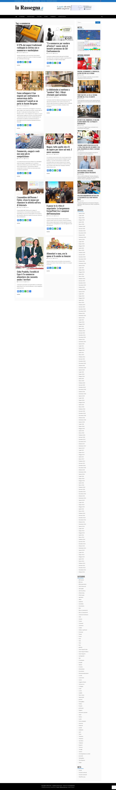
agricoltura (81, 597)
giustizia (80, 647)
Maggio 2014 (82, 532)
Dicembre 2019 (82, 387)
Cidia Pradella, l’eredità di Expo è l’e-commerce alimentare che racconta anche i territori (28, 275)
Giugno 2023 (81, 296)
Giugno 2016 (81, 478)
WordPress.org (82, 776)
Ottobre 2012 (82, 572)
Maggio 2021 (82, 350)
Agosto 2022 (82, 317)
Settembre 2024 (82, 263)
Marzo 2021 (81, 354)
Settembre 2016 (82, 472)
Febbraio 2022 (82, 330)
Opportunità (81, 697)
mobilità (80, 693)
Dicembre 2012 (82, 567)
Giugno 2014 (81, 530)
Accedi (80, 770)
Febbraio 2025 (82, 252)
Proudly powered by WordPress (49, 787)
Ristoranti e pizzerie (83, 712)
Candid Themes (70, 787)
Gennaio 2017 (82, 463)
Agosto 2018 (82, 422)
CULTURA (39, 16)
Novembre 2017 (82, 441)
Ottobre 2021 (82, 339)
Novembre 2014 (82, 519)
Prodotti (80, 706)
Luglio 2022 (81, 319)
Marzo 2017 (81, 459)
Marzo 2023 (81, 302)
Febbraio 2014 (82, 539)
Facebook (100, 1)
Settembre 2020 (82, 367)
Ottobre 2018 (82, 417)
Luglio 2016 (81, 476)
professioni (81, 708)
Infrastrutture (81, 669)
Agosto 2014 (82, 526)
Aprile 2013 (81, 559)
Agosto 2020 (82, 369)
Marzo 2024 (81, 276)
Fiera (80, 643)
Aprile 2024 (81, 274)
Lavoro (80, 679)
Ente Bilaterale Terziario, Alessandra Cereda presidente (87, 172)
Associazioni (81, 606)
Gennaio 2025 (82, 254)
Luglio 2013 (81, 552)
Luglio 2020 (81, 372)
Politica (80, 703)
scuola (80, 719)
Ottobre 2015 (82, 496)
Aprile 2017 (81, 456)
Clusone (80, 619)
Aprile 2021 (81, 352)
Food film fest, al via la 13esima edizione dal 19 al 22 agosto (87, 96)
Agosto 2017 (82, 448)
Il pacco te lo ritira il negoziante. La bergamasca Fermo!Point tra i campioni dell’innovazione (58, 209)
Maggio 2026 (82, 219)
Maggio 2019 (82, 402)
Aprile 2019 (81, 404)
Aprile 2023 (81, 300)
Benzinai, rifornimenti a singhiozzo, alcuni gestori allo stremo (88, 72)
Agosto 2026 (82, 213)
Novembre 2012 (82, 569)
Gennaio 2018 (82, 437)
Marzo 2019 (81, 406)
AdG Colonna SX (82, 586)
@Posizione (81, 580)
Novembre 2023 (82, 285)
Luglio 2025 (81, 241)
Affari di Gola (81, 593)
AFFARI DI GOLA (62, 16)
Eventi (80, 636)
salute (80, 714)
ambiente (81, 601)
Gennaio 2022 (82, 333)
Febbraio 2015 (82, 513)
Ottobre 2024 (82, 261)
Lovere (80, 690)
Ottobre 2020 (82, 365)
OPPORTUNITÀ (30, 16)
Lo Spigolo (81, 686)
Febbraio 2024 (82, 278)
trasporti (80, 745)
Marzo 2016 (81, 485)
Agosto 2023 (82, 291)
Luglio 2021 (81, 346)
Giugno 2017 (81, 452)
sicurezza (81, 723)
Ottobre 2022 (82, 313)
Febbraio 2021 (82, 356)
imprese (80, 664)
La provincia (81, 677)
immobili (80, 662)
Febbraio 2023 (82, 304)
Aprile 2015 (81, 509)
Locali (80, 688)
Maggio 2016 (82, 480)
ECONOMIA (22, 16)
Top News (81, 740)
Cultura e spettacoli (83, 629)
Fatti (80, 640)
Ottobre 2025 (82, 235)
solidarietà (81, 729)
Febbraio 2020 (82, 382)
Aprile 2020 (81, 378)
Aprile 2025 (81, 248)
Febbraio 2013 (82, 563)
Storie (80, 734)
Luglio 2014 (81, 528)
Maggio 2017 (82, 454)
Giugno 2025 (81, 243)
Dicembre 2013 (82, 543)
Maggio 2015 (82, 506)
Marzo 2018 (81, 432)
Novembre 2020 (82, 363)
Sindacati (81, 725)
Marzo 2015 (81, 511)
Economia (81, 632)
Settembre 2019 (82, 393)
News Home (81, 695)
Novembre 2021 (82, 337)
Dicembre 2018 (82, 413)
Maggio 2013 (82, 556)
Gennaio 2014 (82, 541)
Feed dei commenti (83, 774)
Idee (80, 658)
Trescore (81, 747)
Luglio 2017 (81, 450)
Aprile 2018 (81, 430)
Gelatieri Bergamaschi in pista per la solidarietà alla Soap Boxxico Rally (88, 197)
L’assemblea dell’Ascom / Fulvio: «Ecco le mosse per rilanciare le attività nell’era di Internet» (29, 201)
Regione (80, 710)
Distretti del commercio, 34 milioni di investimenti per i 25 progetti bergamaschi (88, 122)
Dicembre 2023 (82, 283)
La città (80, 675)
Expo (80, 638)
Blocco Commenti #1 (83, 610)
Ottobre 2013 (82, 546)
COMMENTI (53, 16)
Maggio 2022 (82, 324)
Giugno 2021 (81, 348)
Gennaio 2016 (82, 489)
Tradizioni (81, 743)
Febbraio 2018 (82, 435)
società (80, 727)
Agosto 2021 (82, 343)
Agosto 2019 (82, 396)
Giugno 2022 (81, 322)
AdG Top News (82, 590)
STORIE (46, 16)
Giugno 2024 (81, 269)
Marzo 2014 (81, 537)
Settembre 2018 (82, 419)
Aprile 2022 (81, 326)
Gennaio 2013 (82, 565)
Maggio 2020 (82, 376)
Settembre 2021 (82, 341)
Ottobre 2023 (82, 287)
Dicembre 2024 (82, 256)
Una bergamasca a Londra (84, 753)
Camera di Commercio (83, 614)
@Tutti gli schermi (82, 584)
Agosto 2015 (82, 500)
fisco (80, 645)
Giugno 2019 (81, 400)
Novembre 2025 (82, 233)
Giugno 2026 (81, 217)
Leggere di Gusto (82, 682)
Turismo (80, 751)
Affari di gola (81, 595)
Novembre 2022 (82, 311)
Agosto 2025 (82, 239)
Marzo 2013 (81, 561)
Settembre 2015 (82, 498)
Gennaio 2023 (82, 306)
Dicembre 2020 (82, 361)
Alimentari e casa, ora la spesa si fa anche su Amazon (59, 255)
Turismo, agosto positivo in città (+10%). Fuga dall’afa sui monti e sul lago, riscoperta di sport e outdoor (89, 147)
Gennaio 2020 (82, 385)
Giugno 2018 (81, 426)
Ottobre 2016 (82, 469)
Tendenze (81, 736)
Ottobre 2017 (82, 443)
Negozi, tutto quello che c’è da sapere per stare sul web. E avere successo (59, 149)
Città (80, 616)
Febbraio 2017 (82, 461)
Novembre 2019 (82, 389)
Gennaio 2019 (82, 411)
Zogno (80, 762)
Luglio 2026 (81, 215)
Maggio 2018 (82, 428)
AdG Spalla (81, 588)
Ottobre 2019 (82, 391)
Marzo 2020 (81, 380)
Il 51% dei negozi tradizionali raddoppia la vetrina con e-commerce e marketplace (29, 47)
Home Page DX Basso (83, 651)
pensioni (80, 699)
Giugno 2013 (81, 554)
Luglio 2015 (81, 502)
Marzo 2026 (81, 224)
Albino (80, 599)
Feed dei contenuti (83, 772)
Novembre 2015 (82, 493)
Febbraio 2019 (82, 409)
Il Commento (81, 660)
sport (80, 732)
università (81, 756)
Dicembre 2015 (82, 491)
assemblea (81, 603)
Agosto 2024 (82, 265)
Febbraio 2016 (82, 487)
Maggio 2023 (82, 298)
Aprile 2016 (81, 482)
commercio (81, 625)
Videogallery (81, 758)
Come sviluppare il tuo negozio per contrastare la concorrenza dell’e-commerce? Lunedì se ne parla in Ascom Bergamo (28, 98)
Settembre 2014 (82, 524)
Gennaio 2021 (82, 359)
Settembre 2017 (82, 446)
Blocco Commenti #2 (83, 612)
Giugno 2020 (81, 374)
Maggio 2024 (82, 272)
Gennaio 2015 (82, 515)
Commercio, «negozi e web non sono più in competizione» (28, 153)
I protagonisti (81, 656)
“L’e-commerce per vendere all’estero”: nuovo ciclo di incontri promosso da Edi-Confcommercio (58, 47)
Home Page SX (82, 653)
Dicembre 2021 (82, 335)
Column (80, 621)
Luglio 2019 (81, 398)
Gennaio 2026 (82, 228)
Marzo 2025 (81, 250)
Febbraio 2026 (82, 226)
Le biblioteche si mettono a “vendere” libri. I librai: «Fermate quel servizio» (58, 92)
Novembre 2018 (82, 415)
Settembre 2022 (82, 315)
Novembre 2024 (82, 259)
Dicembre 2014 (82, 517)
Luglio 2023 (81, 293)
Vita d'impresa (82, 760)
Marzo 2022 (81, 328)
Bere (80, 608)
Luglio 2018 (81, 424)
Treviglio (80, 749)
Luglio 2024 (81, 267)
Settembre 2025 (82, 237)
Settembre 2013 (82, 548)
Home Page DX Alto (83, 649)
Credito (80, 627)
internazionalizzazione (83, 673)
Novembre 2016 (82, 467)
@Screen (81, 582)
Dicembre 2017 (82, 439)
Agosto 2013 (82, 550)
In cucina (80, 666)
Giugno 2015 (81, 504)
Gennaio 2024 (82, 280)
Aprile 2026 (81, 222)
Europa (80, 634)
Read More (18, 65)
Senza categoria (82, 721)
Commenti (81, 623)
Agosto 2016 (82, 474)
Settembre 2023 (82, 289)
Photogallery (81, 701)
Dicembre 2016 (82, 465)
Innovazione (81, 671)
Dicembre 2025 (82, 230)
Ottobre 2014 (82, 522)
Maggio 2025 (82, 246)
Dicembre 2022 (82, 309)
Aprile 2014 (81, 535)
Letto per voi (81, 684)
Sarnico (80, 716)
